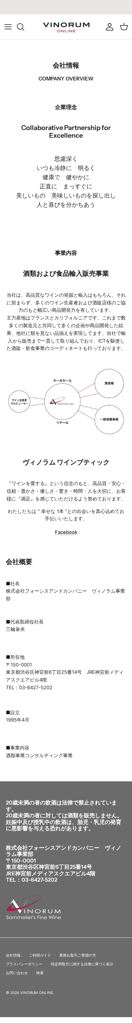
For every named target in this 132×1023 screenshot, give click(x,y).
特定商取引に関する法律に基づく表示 (82, 964)
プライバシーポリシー (24, 964)
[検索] (24, 27)
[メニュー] (8, 27)
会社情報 (13, 955)
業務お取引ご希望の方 (77, 955)
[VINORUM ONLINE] (66, 27)
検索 (40, 972)
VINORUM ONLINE (36, 992)
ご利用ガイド (40, 955)
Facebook (66, 532)
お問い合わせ (17, 972)
